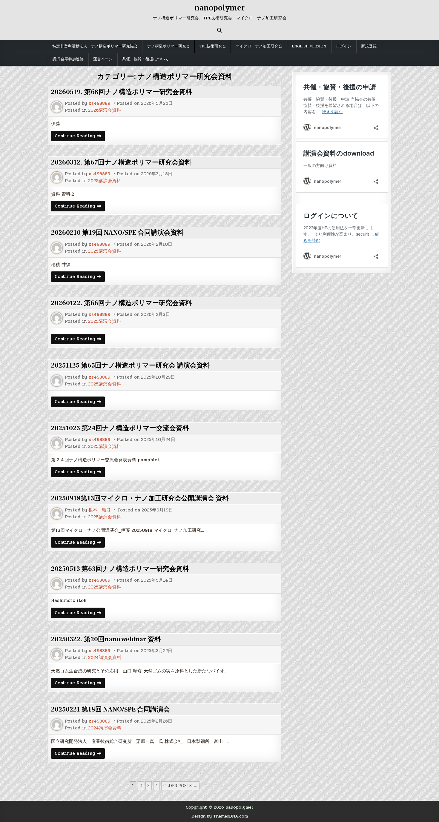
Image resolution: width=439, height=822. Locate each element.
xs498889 (99, 103)
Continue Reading (80, 136)
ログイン (343, 46)
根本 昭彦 (99, 510)
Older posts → (180, 786)
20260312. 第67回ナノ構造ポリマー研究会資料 (121, 162)
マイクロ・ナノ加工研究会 (259, 46)
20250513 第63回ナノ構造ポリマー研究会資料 (120, 569)
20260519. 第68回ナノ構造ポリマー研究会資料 (121, 92)
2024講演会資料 (104, 657)
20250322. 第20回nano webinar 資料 (106, 639)
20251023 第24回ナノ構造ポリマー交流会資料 (120, 428)
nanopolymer (219, 8)
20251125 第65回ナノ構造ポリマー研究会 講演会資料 (130, 365)
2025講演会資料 (104, 181)
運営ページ (103, 59)
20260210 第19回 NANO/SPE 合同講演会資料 (117, 232)
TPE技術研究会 (212, 46)
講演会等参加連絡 (68, 59)
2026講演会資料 (104, 110)
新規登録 (369, 46)
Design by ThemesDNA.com (219, 816)
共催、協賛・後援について (145, 59)
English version (309, 46)
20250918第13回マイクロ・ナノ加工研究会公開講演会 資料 (140, 498)
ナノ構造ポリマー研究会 (168, 46)
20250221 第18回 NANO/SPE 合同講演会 (110, 709)
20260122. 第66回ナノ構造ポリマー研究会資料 (121, 303)
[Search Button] (219, 30)
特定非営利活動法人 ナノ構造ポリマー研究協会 (95, 46)
